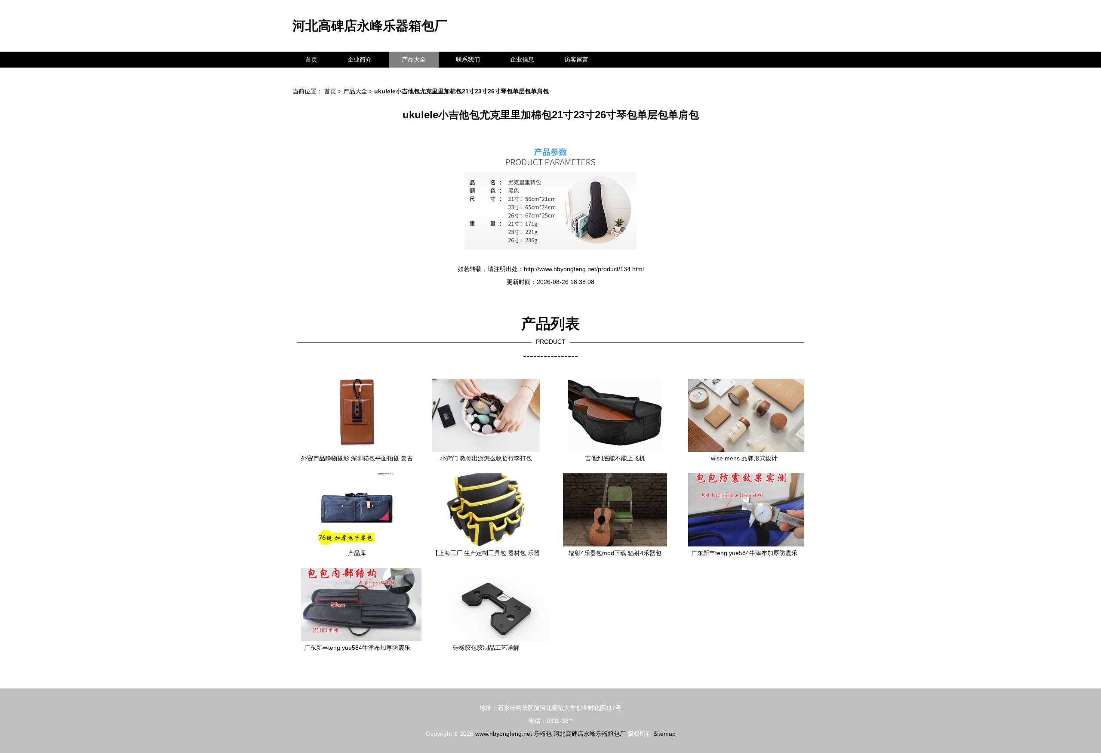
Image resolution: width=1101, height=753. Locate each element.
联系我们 (468, 59)
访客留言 (576, 59)
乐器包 (543, 733)
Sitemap (664, 733)
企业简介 (360, 59)
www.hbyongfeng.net (503, 733)
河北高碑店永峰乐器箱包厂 (369, 26)
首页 (311, 59)
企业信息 (522, 59)
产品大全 (414, 59)
